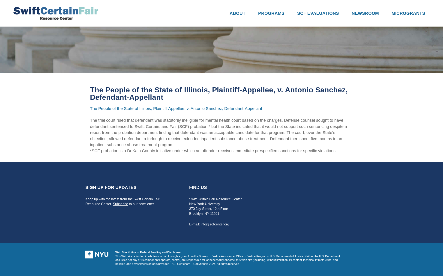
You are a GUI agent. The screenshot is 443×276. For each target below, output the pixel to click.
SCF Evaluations (318, 13)
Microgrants (408, 13)
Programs (271, 13)
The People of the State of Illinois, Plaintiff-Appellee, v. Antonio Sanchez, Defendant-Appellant (176, 108)
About (237, 13)
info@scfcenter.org (215, 224)
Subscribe (120, 204)
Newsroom (365, 13)
